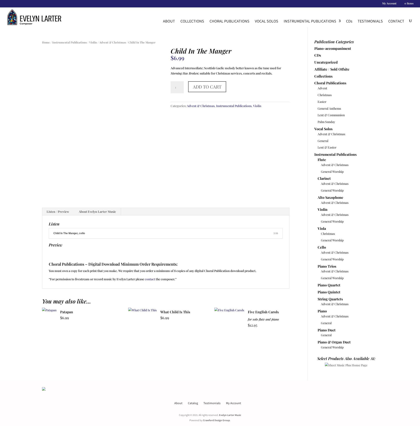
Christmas (325, 95)
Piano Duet (327, 330)
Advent (322, 88)
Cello (322, 247)
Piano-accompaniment (332, 48)
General (323, 141)
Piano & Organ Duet (334, 342)
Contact (396, 21)
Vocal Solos (266, 21)
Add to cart (207, 87)
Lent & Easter (327, 147)
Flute (322, 159)
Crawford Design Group (216, 420)
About (169, 21)
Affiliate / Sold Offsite (331, 69)
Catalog (193, 403)
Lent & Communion (331, 115)
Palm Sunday (326, 122)
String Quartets (330, 299)
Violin (93, 42)
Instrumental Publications (310, 21)
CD (349, 21)
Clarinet (324, 178)
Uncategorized (326, 62)
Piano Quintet (329, 292)
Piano (322, 311)
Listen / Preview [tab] (58, 212)
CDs (317, 55)
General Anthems (329, 108)
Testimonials (370, 21)
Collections (192, 21)
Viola (322, 228)
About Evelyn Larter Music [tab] (97, 212)
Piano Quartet (329, 285)
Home (46, 42)
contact (150, 279)
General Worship (332, 172)
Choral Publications (229, 21)
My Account (389, 3)
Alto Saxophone (330, 197)
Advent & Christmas (112, 42)
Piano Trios (327, 266)
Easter (322, 102)
